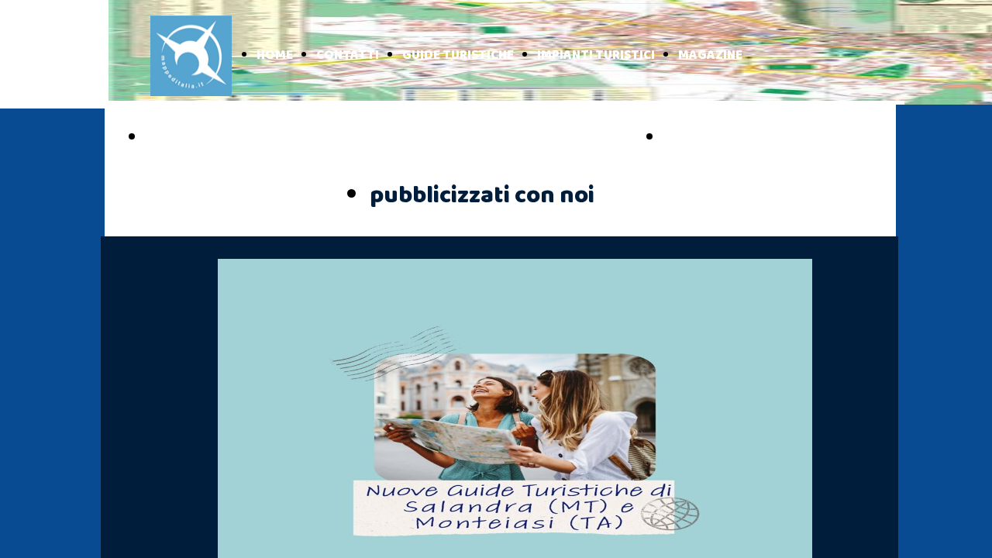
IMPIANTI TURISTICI (596, 55)
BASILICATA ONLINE (749, 138)
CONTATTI (347, 55)
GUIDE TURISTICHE (458, 55)
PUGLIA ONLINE (213, 138)
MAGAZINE (710, 55)
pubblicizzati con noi (482, 196)
